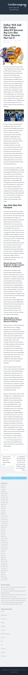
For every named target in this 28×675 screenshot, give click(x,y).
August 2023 (4, 549)
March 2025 (3, 514)
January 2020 (4, 579)
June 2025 (3, 508)
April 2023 (3, 557)
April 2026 (3, 489)
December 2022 (4, 564)
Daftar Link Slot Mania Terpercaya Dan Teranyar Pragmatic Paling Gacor (7, 460)
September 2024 (4, 525)
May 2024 (3, 532)
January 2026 (4, 495)
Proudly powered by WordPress (10, 670)
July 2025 (3, 506)
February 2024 (4, 538)
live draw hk (3, 618)
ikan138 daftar (4, 615)
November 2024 (4, 521)
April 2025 (3, 512)
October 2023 (4, 546)
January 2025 (4, 517)
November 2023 (4, 544)
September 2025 (4, 502)
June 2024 (3, 531)
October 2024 (4, 523)
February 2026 (4, 493)
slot (2, 641)
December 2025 (4, 497)
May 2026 (3, 487)
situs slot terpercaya (5, 633)
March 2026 (3, 491)
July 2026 (3, 485)
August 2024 (4, 527)
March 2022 (3, 576)
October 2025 (4, 500)
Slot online (3, 656)
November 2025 (4, 499)
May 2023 (3, 555)
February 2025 (4, 515)
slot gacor (3, 630)
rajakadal (3, 626)
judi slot (6, 450)
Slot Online (7, 42)
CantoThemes (13, 672)
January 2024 (4, 540)
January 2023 (4, 563)
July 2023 (3, 551)
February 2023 (4, 561)
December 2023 (4, 542)
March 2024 (3, 536)
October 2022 (4, 568)
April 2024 (3, 534)
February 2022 (4, 578)
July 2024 (3, 529)
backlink (3, 622)
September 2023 (4, 547)
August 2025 (4, 504)
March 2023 (3, 559)
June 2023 (3, 553)
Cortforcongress (17, 4)
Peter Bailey (18, 40)
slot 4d (2, 611)
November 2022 (4, 566)
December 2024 (4, 519)
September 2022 (4, 570)
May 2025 (3, 510)
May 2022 (3, 572)
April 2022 (3, 574)
